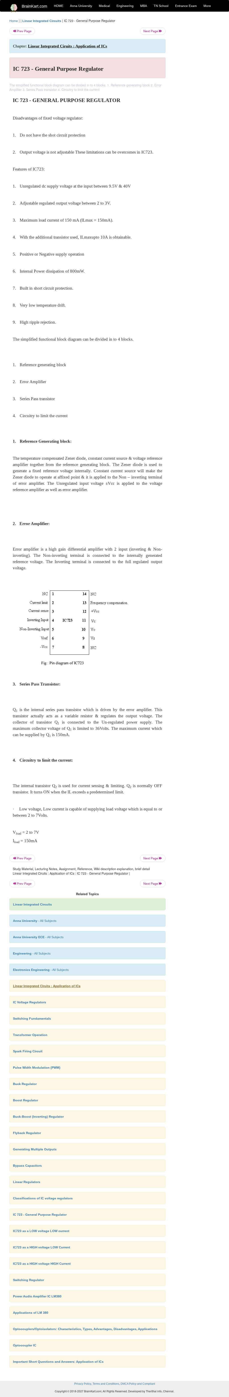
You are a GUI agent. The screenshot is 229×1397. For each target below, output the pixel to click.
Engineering (125, 6)
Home (13, 21)
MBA (143, 6)
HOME (58, 6)
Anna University (81, 6)
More (207, 6)
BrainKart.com (34, 6)
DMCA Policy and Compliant (138, 1383)
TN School (161, 6)
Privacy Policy (82, 1383)
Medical (104, 6)
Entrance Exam (186, 6)
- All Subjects (34, 921)
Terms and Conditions (106, 1383)
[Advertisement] (196, 85)
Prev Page (24, 31)
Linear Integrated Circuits (41, 21)
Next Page (151, 31)
